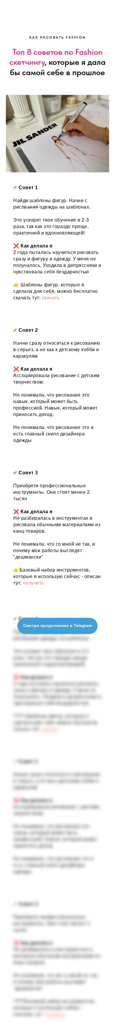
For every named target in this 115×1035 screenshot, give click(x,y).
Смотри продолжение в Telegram (57, 625)
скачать (51, 297)
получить (33, 582)
